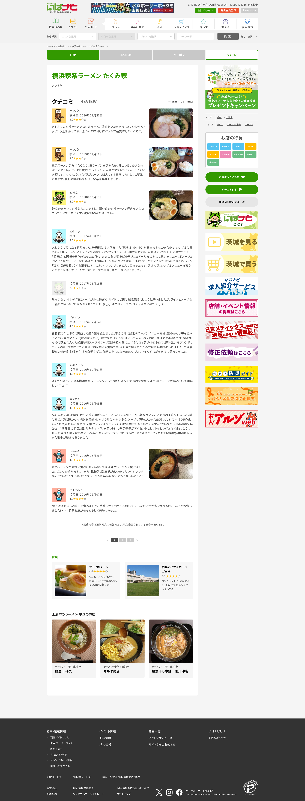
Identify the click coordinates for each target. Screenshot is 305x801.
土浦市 (229, 117)
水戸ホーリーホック (61, 743)
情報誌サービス (82, 777)
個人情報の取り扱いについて (133, 788)
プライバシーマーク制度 (197, 790)
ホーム (50, 46)
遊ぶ (160, 27)
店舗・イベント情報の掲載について (121, 777)
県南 (219, 117)
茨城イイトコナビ (59, 737)
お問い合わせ (217, 738)
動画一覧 (154, 731)
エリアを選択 (69, 36)
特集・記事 (55, 27)
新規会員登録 (228, 10)
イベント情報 (108, 731)
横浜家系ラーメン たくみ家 (85, 46)
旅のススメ (56, 749)
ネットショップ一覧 (160, 738)
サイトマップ (124, 794)
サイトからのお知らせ (162, 744)
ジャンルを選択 (148, 36)
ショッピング (181, 27)
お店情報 (105, 738)
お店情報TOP (62, 46)
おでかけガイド (58, 754)
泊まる (225, 27)
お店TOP (91, 27)
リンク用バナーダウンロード (88, 794)
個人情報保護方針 (83, 788)
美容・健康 (137, 27)
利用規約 (52, 794)
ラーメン (249, 124)
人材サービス (54, 777)
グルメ (116, 27)
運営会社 (52, 788)
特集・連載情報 (56, 731)
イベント (73, 27)
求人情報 (247, 27)
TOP (73, 55)
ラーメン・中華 (234, 124)
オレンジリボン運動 (61, 760)
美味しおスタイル (60, 766)
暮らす (203, 27)
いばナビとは (216, 731)
